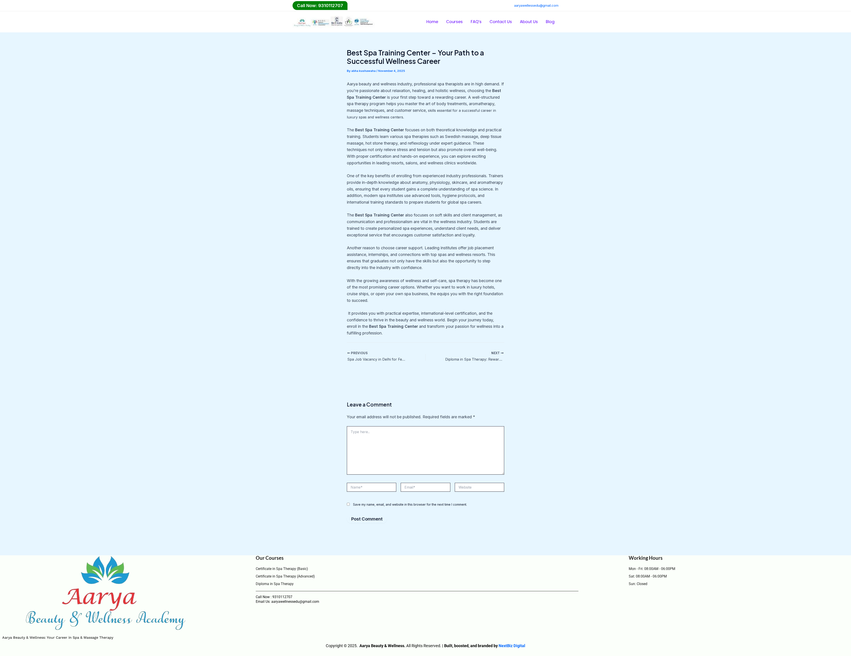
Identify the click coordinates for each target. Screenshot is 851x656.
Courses (454, 21)
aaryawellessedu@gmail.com (536, 5)
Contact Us (501, 21)
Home (432, 21)
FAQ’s (476, 21)
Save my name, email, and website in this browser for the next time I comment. (410, 504)
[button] (320, 5)
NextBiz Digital (512, 645)
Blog (550, 21)
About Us (529, 21)
